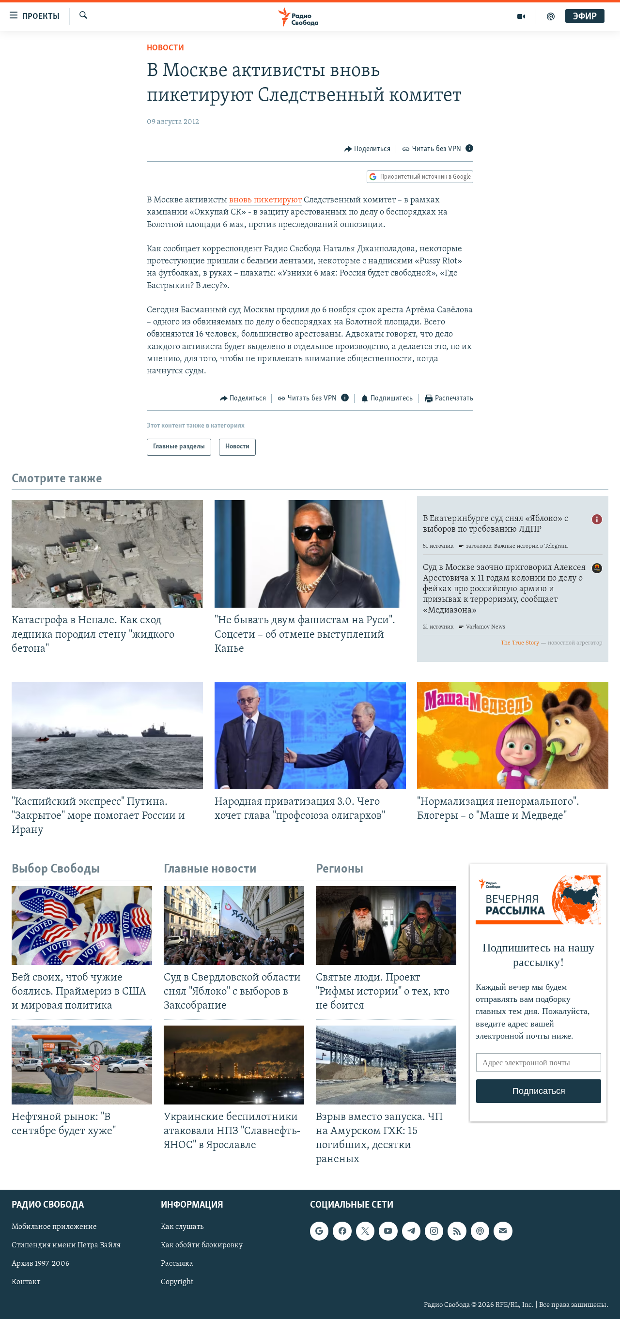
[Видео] (521, 16)
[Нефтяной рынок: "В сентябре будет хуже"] (82, 1065)
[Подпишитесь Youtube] (388, 1231)
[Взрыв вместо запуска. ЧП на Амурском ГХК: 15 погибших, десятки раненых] (386, 1065)
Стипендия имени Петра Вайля (66, 1246)
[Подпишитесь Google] (319, 1231)
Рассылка (177, 1264)
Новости (165, 48)
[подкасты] (550, 16)
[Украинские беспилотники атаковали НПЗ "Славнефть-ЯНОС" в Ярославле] (234, 1065)
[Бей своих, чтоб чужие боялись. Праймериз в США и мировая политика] (82, 925)
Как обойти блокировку (202, 1246)
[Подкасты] (480, 1231)
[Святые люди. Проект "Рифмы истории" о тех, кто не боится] (386, 925)
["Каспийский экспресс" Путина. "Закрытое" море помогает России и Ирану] (107, 735)
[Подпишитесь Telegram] (411, 1231)
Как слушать (182, 1227)
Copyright (177, 1283)
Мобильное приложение (54, 1227)
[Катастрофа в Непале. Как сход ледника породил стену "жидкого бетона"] (107, 554)
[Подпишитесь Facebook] (342, 1231)
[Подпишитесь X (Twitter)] (365, 1231)
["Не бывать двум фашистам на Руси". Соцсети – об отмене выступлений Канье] (310, 554)
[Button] (367, 149)
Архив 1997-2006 (40, 1264)
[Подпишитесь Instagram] (434, 1231)
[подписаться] (503, 1231)
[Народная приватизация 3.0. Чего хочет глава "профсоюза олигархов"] (310, 735)
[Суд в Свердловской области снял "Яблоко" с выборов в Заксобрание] (234, 925)
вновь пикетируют (265, 200)
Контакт (26, 1283)
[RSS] (457, 1231)
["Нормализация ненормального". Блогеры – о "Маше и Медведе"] (512, 735)
